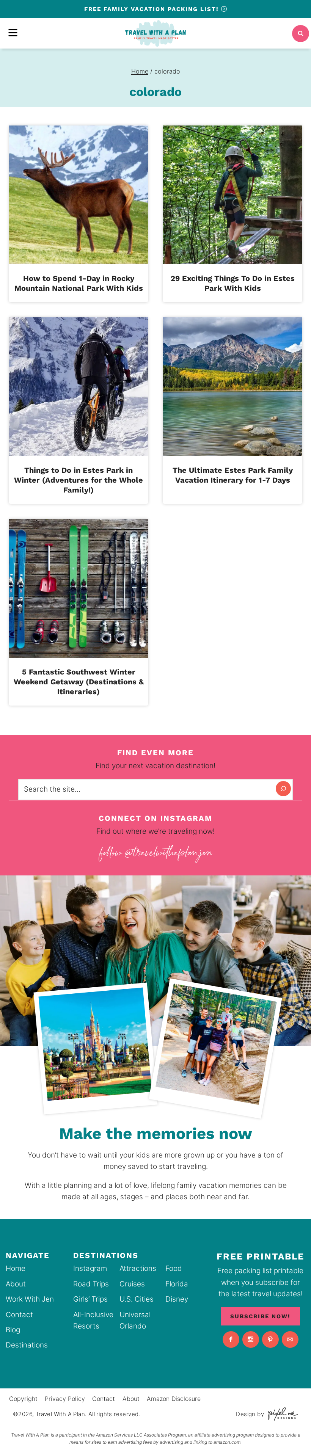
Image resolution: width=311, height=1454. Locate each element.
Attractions (137, 1268)
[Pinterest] (270, 1339)
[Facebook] (231, 1339)
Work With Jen (30, 1299)
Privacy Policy (65, 1398)
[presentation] (78, 194)
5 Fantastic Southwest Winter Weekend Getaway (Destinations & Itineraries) (79, 681)
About (16, 1284)
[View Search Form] (300, 33)
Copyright (23, 1398)
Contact (19, 1314)
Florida (176, 1284)
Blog (13, 1329)
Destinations (27, 1345)
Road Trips (91, 1284)
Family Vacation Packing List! (152, 9)
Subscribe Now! (260, 1316)
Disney (176, 1299)
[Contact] (290, 1339)
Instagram (90, 1268)
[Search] (283, 788)
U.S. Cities (136, 1299)
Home (15, 1268)
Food (173, 1268)
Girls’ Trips (90, 1299)
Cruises (132, 1284)
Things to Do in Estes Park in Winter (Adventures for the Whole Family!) (78, 480)
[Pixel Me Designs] (281, 1414)
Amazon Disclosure (174, 1398)
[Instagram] (250, 1339)
